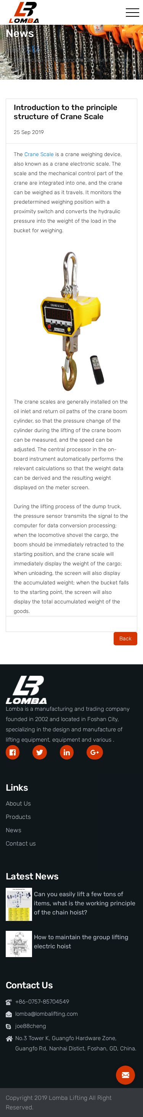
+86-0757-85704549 (42, 1001)
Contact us (21, 843)
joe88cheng (30, 1026)
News (35, 50)
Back (125, 638)
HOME (13, 50)
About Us (18, 803)
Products (18, 816)
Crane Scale (39, 154)
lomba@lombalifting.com (46, 1013)
